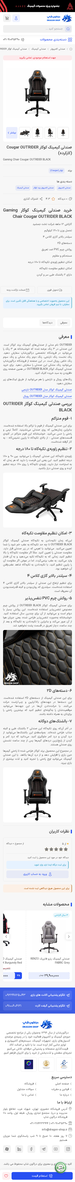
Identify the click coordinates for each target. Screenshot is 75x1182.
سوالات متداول (25, 1089)
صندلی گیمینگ (38, 49)
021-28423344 (39, 1123)
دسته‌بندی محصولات (53, 39)
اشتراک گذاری (30, 199)
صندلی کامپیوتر (57, 49)
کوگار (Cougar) (56, 170)
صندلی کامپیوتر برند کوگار (43, 187)
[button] (6, 936)
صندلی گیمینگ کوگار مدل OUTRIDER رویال (47, 396)
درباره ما (64, 1095)
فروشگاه (29, 1084)
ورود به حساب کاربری (35, 874)
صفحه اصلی (62, 1084)
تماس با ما (28, 1095)
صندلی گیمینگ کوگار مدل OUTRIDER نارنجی (47, 390)
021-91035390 (59, 1123)
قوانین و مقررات (60, 1089)
